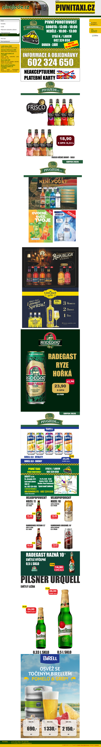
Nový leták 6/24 (5, 60)
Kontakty (3, 23)
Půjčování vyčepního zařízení (8, 29)
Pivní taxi (3, 38)
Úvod (2, 21)
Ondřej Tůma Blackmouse (83, 745)
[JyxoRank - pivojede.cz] (95, 24)
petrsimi (97, 745)
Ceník (2, 26)
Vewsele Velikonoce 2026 (8, 50)
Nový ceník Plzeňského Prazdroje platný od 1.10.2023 (8, 66)
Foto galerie (5, 35)
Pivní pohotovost (5, 41)
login (92, 29)
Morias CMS (94, 30)
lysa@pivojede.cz (27, 743)
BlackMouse (94, 31)
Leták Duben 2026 (6, 46)
